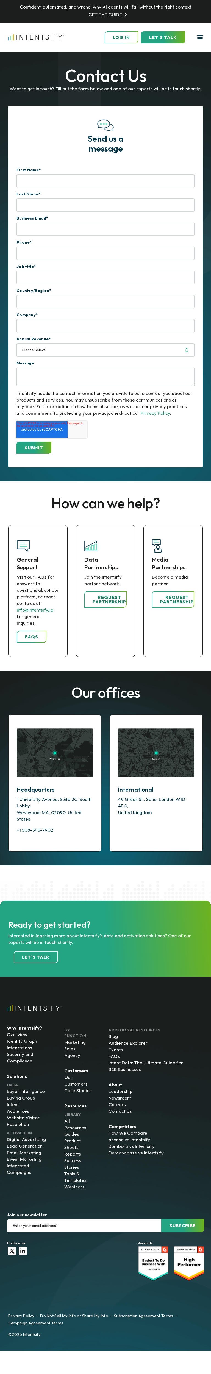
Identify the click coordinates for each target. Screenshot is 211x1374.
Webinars (74, 1187)
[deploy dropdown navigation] (199, 37)
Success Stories (72, 1163)
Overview (17, 1034)
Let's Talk (163, 37)
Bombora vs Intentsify (132, 1146)
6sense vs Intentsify (129, 1139)
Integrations (19, 1047)
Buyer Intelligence (26, 1091)
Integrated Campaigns (19, 1169)
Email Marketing (24, 1152)
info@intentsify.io (35, 610)
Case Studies (78, 1090)
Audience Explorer (128, 1043)
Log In (121, 37)
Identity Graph (22, 1041)
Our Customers (76, 1080)
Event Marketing (24, 1159)
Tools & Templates (75, 1177)
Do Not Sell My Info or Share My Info (74, 1315)
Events (116, 1049)
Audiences (18, 1111)
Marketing (75, 1042)
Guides (71, 1134)
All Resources (75, 1124)
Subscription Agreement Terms (143, 1315)
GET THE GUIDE (105, 14)
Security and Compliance (20, 1057)
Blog (113, 1036)
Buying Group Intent (21, 1101)
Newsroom (120, 1098)
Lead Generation (25, 1146)
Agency (72, 1055)
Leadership (120, 1091)
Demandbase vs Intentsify (136, 1153)
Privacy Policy (155, 413)
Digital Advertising (26, 1139)
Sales (70, 1048)
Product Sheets (72, 1144)
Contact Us (120, 1111)
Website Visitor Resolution (23, 1121)
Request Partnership (109, 599)
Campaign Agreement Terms (35, 1322)
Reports (72, 1154)
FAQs (31, 637)
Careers (117, 1104)
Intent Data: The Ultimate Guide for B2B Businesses (146, 1066)
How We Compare (128, 1133)
